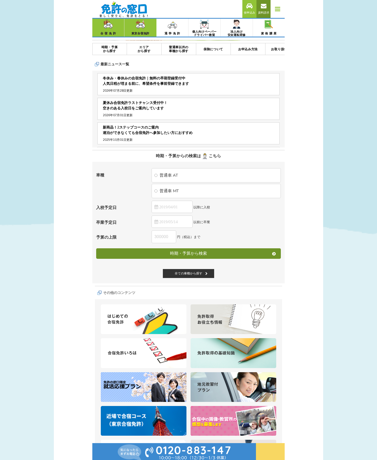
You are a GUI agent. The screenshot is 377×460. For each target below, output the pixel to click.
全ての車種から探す (188, 382)
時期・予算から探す (110, 127)
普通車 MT (169, 269)
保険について (213, 128)
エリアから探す (144, 127)
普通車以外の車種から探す (178, 127)
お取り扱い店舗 (282, 128)
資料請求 (263, 13)
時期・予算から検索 (188, 331)
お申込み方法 (248, 128)
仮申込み (249, 13)
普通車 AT (169, 253)
